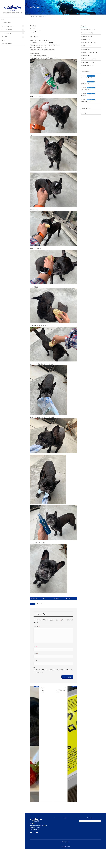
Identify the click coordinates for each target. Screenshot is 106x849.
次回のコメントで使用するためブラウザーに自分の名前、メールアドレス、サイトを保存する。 (53, 671)
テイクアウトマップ (60, 690)
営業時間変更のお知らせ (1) (90, 52)
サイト (35, 660)
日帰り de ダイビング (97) (89, 59)
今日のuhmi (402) (87, 46)
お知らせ (3, 40)
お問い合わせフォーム (6, 43)
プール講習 (83, 95)
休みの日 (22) (86, 49)
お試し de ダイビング (86, 77)
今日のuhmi (34, 28)
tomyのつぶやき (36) (88, 33)
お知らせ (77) (86, 39)
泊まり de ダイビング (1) (89, 65)
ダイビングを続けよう (6, 33)
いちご (42, 690)
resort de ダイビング (90, 81)
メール (36, 653)
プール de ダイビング (91, 93)
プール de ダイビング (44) (89, 42)
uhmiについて (4, 36)
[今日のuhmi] (34, 743)
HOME (2, 19)
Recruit (68, 841)
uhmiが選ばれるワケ (6, 22)
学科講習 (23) (86, 55)
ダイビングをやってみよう (7, 26)
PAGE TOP (102, 822)
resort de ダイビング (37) (89, 29)
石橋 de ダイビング (86, 89)
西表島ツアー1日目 (86, 83)
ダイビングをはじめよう (7, 29)
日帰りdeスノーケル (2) (88, 62)
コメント (37, 626)
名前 (35, 646)
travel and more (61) (87, 36)
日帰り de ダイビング (91, 87)
